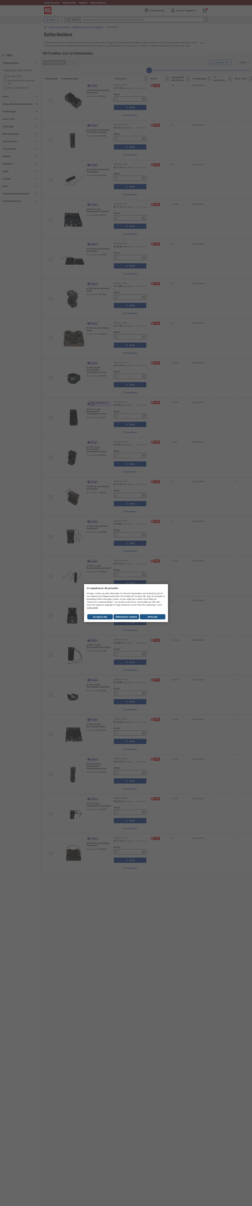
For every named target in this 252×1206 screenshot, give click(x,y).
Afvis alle (153, 616)
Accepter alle (100, 616)
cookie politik (92, 607)
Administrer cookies (126, 616)
